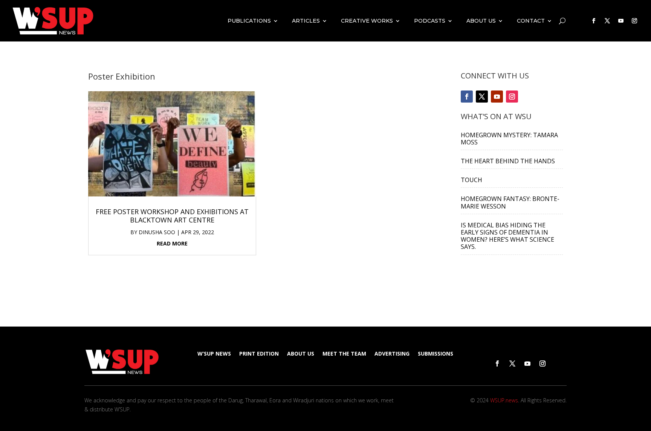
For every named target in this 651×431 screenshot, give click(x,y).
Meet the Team (344, 354)
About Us (481, 20)
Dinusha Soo (157, 232)
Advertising (392, 354)
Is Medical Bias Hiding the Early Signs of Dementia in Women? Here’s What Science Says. (507, 236)
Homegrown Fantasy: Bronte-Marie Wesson (510, 202)
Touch (471, 180)
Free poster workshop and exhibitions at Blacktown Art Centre (172, 215)
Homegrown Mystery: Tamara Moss (509, 138)
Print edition (259, 354)
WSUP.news (504, 400)
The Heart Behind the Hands (508, 161)
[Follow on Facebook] (593, 20)
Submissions (435, 354)
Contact (531, 20)
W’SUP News (214, 354)
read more (172, 243)
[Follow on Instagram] (634, 20)
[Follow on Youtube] (621, 20)
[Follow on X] (607, 20)
